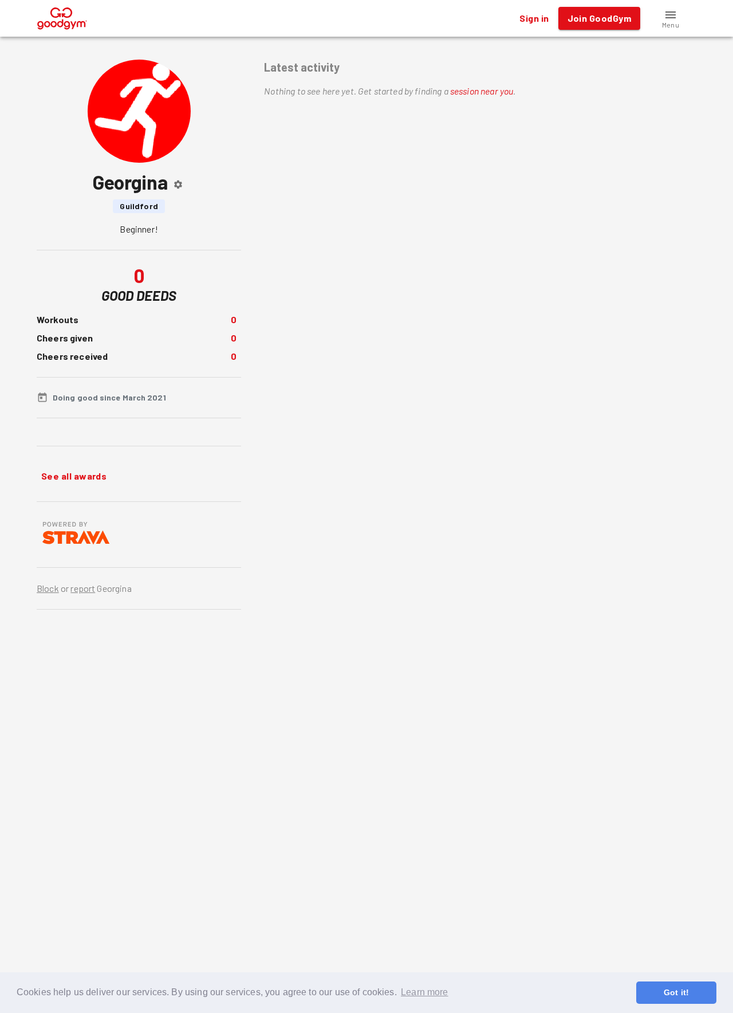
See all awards (74, 475)
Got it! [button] (676, 992)
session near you (481, 90)
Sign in (534, 18)
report (82, 588)
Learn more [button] (424, 992)
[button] (670, 18)
